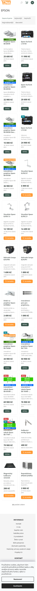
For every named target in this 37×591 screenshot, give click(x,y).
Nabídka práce (18, 533)
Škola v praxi (18, 540)
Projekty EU (18, 552)
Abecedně (19, 23)
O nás (19, 527)
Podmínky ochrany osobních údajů (18, 549)
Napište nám (18, 530)
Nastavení (18, 579)
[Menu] (32, 3)
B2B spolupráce (18, 543)
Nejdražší (27, 18)
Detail (7, 65)
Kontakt (18, 524)
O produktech (18, 536)
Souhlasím (17, 586)
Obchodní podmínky (18, 546)
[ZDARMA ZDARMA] (10, 34)
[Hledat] (22, 3)
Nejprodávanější (7, 23)
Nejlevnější (18, 18)
